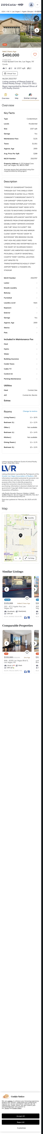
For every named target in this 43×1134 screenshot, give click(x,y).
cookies (10, 1101)
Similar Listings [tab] (30, 98)
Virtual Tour (11, 73)
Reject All (20, 1122)
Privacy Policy (16, 1108)
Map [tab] (16, 98)
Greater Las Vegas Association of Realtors (18, 476)
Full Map (31, 558)
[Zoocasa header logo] (12, 5)
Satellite (31, 518)
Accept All (21, 1116)
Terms (7, 1108)
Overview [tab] (5, 98)
